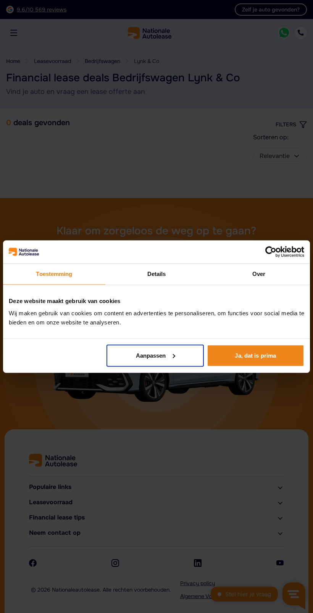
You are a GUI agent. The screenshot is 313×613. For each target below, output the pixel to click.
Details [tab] (156, 274)
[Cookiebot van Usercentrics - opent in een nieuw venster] (270, 252)
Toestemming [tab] (54, 274)
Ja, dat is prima (255, 355)
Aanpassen (151, 355)
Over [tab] (258, 274)
